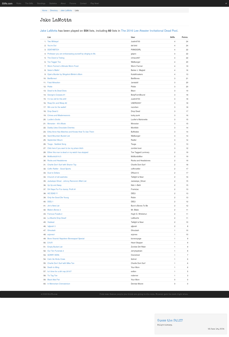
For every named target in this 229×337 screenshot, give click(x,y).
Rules (18, 3)
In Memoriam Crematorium (58, 283)
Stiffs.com (7, 3)
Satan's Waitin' (53, 70)
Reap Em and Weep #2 (57, 103)
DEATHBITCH (53, 49)
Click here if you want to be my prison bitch (65, 148)
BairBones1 (52, 78)
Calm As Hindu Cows (56, 259)
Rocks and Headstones (57, 160)
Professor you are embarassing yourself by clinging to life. (71, 53)
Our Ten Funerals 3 (55, 250)
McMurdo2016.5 (54, 156)
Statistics (53, 3)
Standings (41, 3)
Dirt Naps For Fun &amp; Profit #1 (61, 189)
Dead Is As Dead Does (57, 90)
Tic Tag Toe (52, 275)
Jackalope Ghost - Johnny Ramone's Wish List (66, 181)
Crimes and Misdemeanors (58, 115)
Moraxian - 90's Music (56, 123)
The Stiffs (29, 3)
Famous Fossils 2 (54, 213)
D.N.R (49, 242)
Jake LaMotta (66, 10)
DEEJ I (50, 201)
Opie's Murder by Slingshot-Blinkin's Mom (64, 74)
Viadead (50, 222)
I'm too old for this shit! (56, 98)
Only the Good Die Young (58, 197)
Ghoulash (51, 230)
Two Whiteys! (53, 41)
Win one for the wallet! (56, 107)
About (63, 3)
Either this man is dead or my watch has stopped (67, 152)
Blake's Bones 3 (54, 209)
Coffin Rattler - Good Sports (59, 168)
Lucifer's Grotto (53, 119)
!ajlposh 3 (51, 226)
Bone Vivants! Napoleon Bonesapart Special (65, 238)
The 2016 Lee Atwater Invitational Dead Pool (149, 30)
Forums (73, 3)
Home (44, 10)
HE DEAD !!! (52, 193)
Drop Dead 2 (52, 111)
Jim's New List (53, 205)
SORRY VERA (53, 255)
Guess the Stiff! (170, 320)
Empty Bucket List (54, 246)
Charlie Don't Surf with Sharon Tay (61, 164)
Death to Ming (53, 267)
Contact (83, 3)
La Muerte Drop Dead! (56, 218)
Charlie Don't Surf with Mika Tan (60, 263)
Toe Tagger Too (54, 62)
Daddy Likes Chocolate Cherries (60, 127)
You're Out (51, 45)
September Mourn (55, 140)
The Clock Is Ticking (55, 57)
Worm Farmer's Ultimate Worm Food (62, 66)
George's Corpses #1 (56, 94)
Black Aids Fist (53, 279)
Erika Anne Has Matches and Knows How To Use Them (70, 131)
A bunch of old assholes (57, 177)
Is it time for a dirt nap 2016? (59, 271)
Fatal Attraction (53, 82)
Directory (54, 10)
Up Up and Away (54, 185)
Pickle (49, 86)
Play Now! (95, 3)
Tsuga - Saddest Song (56, 144)
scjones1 (51, 234)
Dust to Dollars (53, 172)
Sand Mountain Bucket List (58, 135)
